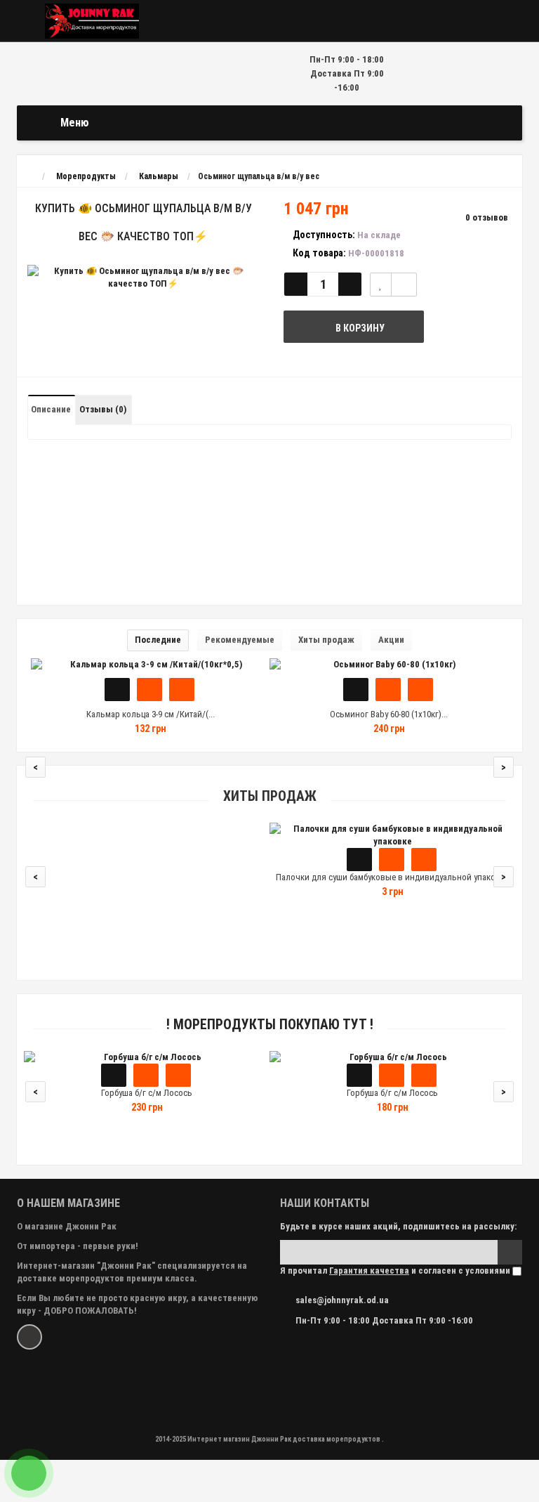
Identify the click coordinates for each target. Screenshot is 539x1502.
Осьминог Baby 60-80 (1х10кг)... (389, 714)
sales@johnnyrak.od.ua (342, 1300)
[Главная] (29, 176)
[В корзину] (117, 689)
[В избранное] (149, 689)
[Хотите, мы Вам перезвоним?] (28, 1473)
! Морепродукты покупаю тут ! (269, 1025)
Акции (391, 639)
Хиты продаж (326, 639)
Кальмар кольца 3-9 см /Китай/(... (150, 714)
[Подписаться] (510, 1252)
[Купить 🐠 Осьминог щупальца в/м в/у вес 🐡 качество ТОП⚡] (143, 277)
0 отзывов (486, 217)
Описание (51, 409)
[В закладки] (381, 284)
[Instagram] (29, 1337)
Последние (158, 639)
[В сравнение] (404, 284)
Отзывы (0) (102, 409)
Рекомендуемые (239, 639)
